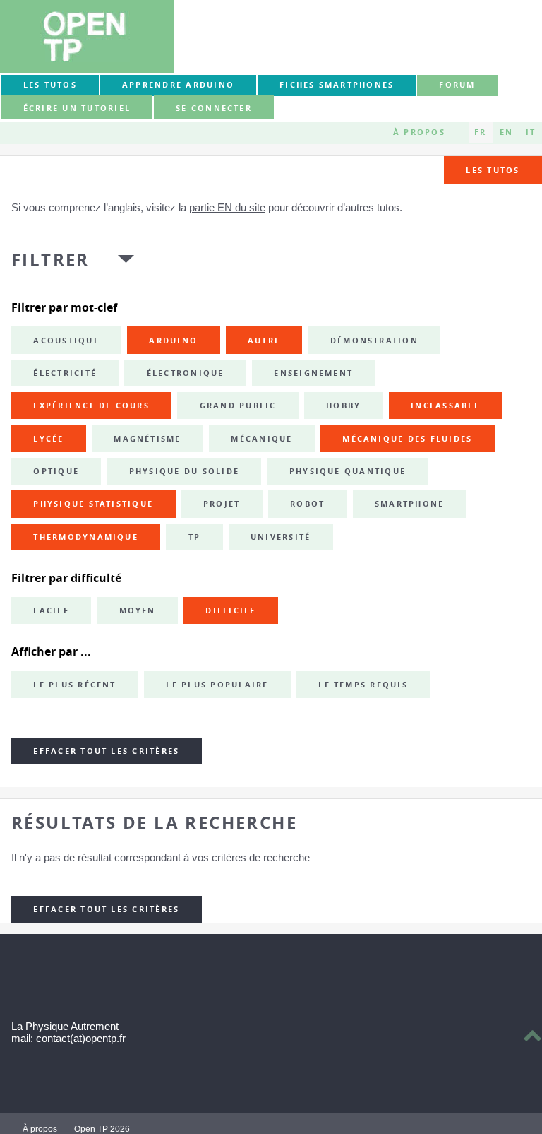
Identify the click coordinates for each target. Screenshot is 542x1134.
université (281, 537)
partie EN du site (227, 207)
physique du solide (184, 471)
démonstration (374, 340)
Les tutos (50, 84)
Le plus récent (74, 684)
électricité (65, 373)
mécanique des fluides (407, 438)
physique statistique (93, 503)
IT (531, 132)
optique (56, 471)
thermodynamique (85, 537)
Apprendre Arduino (178, 84)
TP (194, 537)
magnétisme (147, 438)
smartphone (409, 503)
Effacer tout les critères (106, 751)
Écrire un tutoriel (77, 108)
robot (307, 503)
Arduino (173, 340)
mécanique (261, 438)
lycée (48, 438)
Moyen (137, 610)
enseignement (313, 373)
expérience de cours (91, 405)
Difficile (230, 610)
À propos (419, 132)
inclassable (445, 405)
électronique (185, 373)
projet (221, 503)
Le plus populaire (217, 684)
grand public (238, 405)
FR (480, 132)
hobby (343, 405)
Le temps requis (363, 684)
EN (506, 132)
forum (457, 84)
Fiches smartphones (336, 84)
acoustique (66, 340)
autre (264, 340)
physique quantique (347, 471)
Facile (50, 610)
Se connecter (214, 108)
